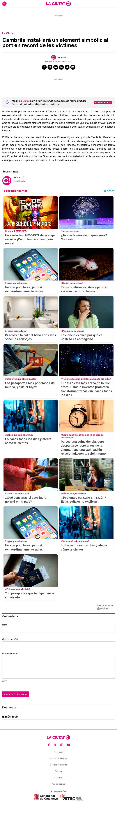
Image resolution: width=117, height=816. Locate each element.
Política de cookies (58, 765)
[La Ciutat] (58, 3)
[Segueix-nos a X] (55, 745)
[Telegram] (67, 67)
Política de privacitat (59, 758)
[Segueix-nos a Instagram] (62, 745)
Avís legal (58, 752)
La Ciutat (8, 33)
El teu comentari (10, 653)
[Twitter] (50, 67)
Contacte (58, 777)
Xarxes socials (58, 784)
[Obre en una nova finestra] (46, 797)
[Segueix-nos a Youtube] (68, 745)
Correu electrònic (10, 639)
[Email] (72, 67)
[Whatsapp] (61, 67)
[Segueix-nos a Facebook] (49, 745)
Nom (4, 624)
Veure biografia (19, 181)
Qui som (58, 771)
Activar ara (101, 102)
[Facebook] (44, 67)
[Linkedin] (55, 67)
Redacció (61, 57)
